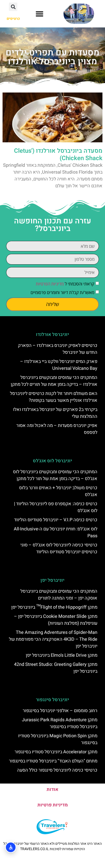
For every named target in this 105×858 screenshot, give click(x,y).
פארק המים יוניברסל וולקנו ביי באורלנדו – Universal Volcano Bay (58, 365)
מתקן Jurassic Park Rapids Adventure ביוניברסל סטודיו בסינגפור (59, 723)
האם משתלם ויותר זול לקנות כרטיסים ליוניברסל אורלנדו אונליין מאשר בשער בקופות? (53, 397)
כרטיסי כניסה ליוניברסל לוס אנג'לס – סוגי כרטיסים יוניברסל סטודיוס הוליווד (58, 548)
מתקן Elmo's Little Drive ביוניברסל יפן (61, 655)
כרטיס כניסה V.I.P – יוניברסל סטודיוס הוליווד (55, 519)
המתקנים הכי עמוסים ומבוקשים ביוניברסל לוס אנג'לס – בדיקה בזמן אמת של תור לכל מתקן (55, 475)
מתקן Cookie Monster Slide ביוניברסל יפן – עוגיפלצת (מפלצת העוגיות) (55, 620)
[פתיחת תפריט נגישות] (10, 847)
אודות (52, 789)
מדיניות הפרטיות (50, 284)
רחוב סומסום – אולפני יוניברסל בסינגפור (60, 710)
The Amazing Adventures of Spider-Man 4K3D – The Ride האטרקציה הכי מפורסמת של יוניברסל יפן (53, 639)
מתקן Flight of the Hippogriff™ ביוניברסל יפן (54, 607)
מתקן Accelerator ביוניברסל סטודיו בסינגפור (56, 751)
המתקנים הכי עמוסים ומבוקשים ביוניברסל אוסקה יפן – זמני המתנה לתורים (58, 595)
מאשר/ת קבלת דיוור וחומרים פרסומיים (62, 292)
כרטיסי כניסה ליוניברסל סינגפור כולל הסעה (57, 770)
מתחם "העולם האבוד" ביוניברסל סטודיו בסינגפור (53, 761)
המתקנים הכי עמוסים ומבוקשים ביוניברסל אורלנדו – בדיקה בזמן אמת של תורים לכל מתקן (54, 381)
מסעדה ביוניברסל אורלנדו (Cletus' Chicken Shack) (58, 154)
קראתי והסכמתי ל (65, 284)
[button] (39, 14)
